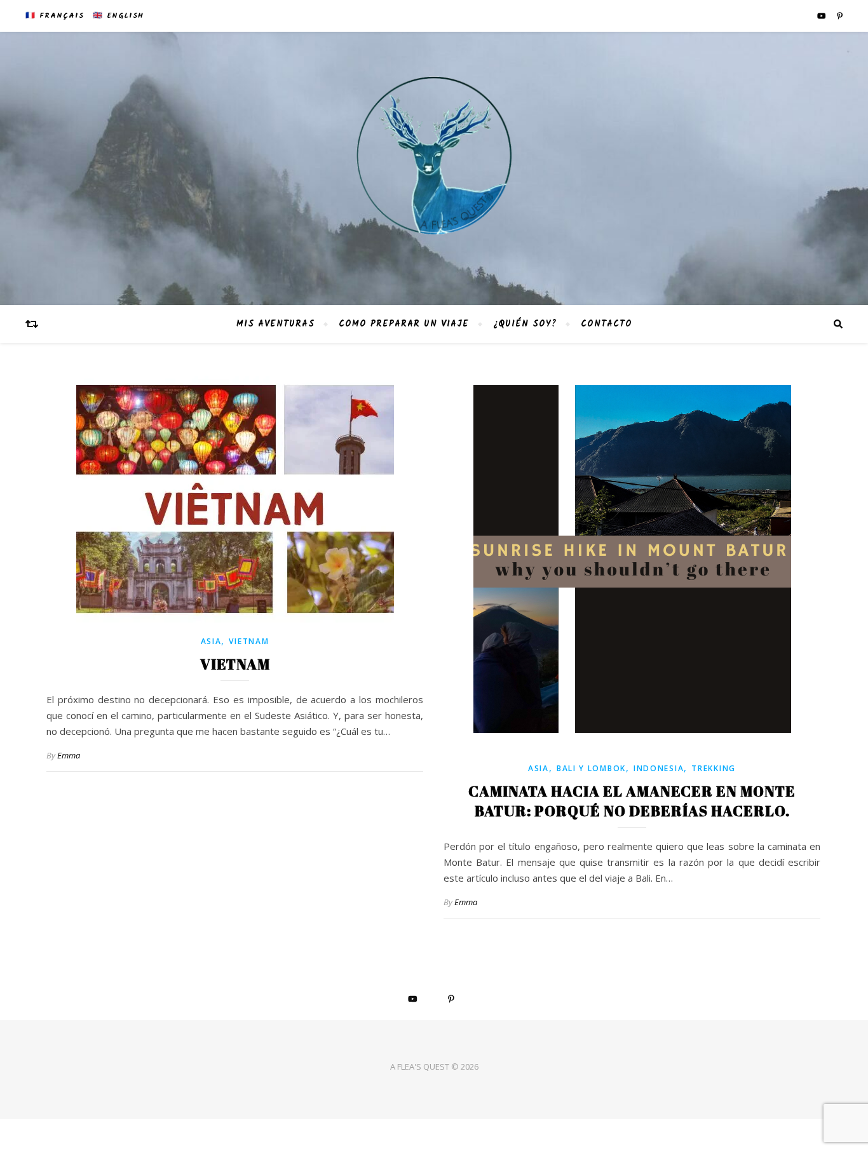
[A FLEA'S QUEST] (434, 168)
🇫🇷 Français (54, 16)
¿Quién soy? (525, 324)
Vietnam (249, 641)
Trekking (713, 768)
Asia (211, 641)
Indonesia (659, 768)
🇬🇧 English (118, 16)
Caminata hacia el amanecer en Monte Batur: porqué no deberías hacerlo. (632, 801)
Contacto (606, 324)
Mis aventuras (275, 324)
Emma (68, 755)
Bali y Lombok (591, 768)
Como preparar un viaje (404, 324)
